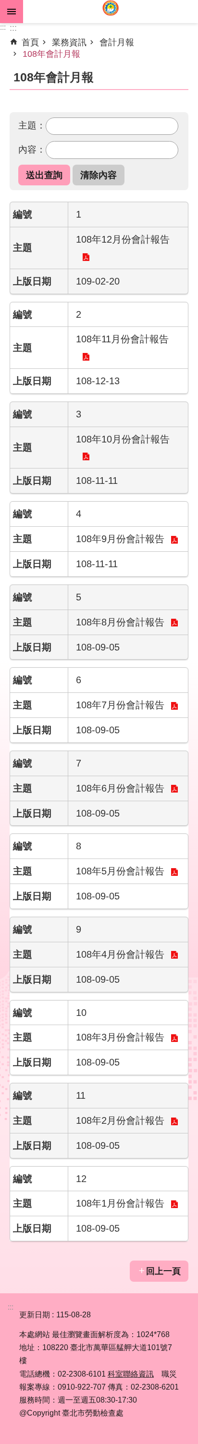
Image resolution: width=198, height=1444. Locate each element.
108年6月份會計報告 (120, 788)
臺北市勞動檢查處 (110, 11)
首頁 (30, 42)
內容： (32, 149)
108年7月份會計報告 (120, 705)
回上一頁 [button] (163, 1271)
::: (3, 27)
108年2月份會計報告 (120, 1120)
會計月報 (116, 42)
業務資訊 (69, 42)
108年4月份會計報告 (120, 954)
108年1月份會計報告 (120, 1203)
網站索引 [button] (11, 11)
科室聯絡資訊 (131, 1374)
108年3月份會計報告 (120, 1037)
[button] (44, 175)
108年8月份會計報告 (120, 622)
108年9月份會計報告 (120, 538)
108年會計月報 (51, 54)
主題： (32, 125)
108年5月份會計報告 (120, 871)
